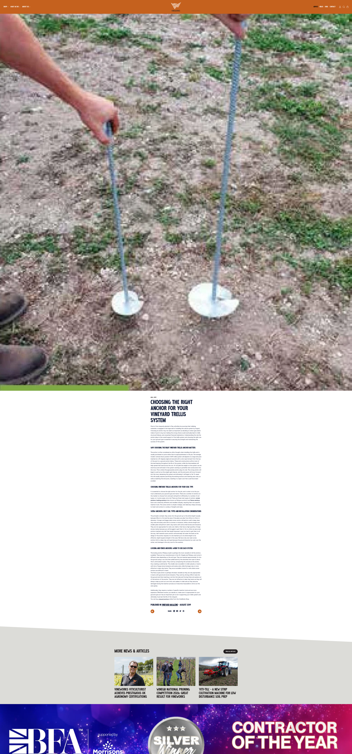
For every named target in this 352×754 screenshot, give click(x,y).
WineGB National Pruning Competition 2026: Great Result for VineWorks (173, 693)
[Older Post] (152, 611)
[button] (344, 6)
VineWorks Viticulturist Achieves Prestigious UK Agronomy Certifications (130, 693)
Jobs (326, 7)
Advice (316, 7)
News (321, 7)
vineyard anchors (163, 599)
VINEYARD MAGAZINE (170, 604)
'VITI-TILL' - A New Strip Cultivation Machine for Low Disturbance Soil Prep (217, 693)
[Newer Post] (199, 611)
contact (333, 7)
